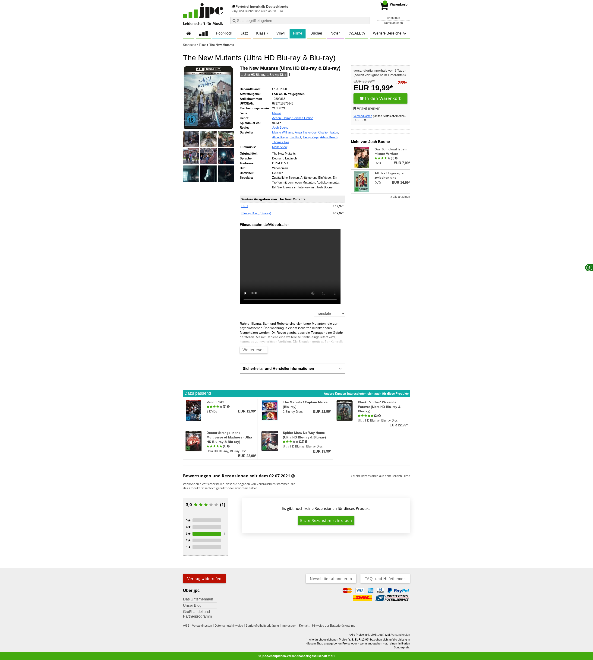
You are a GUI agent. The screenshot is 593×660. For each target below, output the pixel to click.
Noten (336, 33)
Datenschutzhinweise (228, 625)
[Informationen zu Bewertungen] (293, 476)
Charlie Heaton (328, 132)
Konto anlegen (393, 23)
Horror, (287, 118)
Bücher (316, 33)
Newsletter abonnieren (331, 579)
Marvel (276, 113)
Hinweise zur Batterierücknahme (333, 625)
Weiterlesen (254, 350)
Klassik (262, 33)
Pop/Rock (224, 33)
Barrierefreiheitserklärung (262, 625)
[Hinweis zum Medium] (289, 75)
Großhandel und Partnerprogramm (197, 614)
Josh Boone (280, 127)
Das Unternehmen (198, 599)
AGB (186, 625)
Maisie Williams (282, 132)
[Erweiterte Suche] (365, 20)
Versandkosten (362, 116)
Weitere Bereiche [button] (387, 33)
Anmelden (393, 17)
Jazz (244, 33)
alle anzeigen (401, 196)
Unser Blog (192, 605)
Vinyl (280, 33)
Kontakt (304, 625)
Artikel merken (368, 108)
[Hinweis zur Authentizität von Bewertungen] (396, 158)
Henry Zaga (311, 137)
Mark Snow (279, 147)
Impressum (288, 625)
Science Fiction (302, 118)
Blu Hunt (295, 137)
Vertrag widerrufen (204, 579)
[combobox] (299, 20)
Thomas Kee (280, 142)
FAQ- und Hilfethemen (385, 579)
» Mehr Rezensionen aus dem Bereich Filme (380, 476)
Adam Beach (329, 137)
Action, (277, 118)
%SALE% (357, 33)
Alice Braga (280, 137)
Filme (297, 33)
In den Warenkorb (383, 98)
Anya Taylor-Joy (305, 132)
